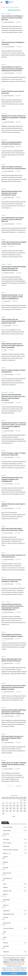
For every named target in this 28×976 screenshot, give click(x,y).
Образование (6, 899)
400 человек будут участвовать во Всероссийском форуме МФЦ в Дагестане (12, 738)
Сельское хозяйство (15, 928)
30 (24, 811)
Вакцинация (15, 846)
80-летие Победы (15, 827)
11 (7, 805)
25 (7, 811)
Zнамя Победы (15, 830)
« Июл (13, 816)
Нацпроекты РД (15, 890)
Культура (5, 867)
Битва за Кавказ (15, 842)
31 (3, 813)
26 (10, 811)
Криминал (5, 862)
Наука (15, 884)
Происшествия (7, 923)
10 (3, 805)
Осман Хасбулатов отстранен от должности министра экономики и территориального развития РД (12, 68)
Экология (15, 942)
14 (17, 805)
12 (10, 805)
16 (24, 805)
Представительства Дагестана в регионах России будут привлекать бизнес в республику (12, 345)
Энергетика (15, 951)
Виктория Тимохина (9, 146)
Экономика (6, 946)
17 (3, 808)
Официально (15, 910)
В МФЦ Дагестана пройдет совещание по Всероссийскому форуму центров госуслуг (13, 764)
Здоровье (5, 856)
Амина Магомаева (9, 95)
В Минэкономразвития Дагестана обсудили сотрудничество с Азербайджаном (12, 479)
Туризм (5, 937)
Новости (5, 894)
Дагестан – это (15, 853)
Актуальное (6, 834)
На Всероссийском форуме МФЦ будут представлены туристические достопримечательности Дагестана (13, 711)
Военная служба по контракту (15, 849)
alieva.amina (7, 301)
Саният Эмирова (9, 483)
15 (21, 805)
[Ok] (24, 2)
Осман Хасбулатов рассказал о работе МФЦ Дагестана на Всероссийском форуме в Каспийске (13, 687)
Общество (5, 905)
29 (21, 811)
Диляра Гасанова (9, 663)
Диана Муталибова (9, 22)
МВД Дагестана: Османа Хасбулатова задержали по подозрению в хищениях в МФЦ (13, 117)
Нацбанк (15, 887)
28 (17, 811)
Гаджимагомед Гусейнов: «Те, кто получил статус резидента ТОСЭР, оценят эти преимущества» (12, 296)
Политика (5, 917)
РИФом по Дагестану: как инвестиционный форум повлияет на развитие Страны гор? (13, 321)
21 (17, 808)
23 (24, 808)
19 (10, 808)
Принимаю (14, 973)
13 (14, 805)
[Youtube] (19, 2)
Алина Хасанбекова (9, 46)
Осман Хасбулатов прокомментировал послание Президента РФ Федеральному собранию (13, 268)
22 (21, 808)
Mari (6, 246)
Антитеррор (15, 839)
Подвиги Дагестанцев (15, 914)
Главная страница (5, 7)
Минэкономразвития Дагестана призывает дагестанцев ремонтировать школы (11, 193)
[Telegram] (22, 2)
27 (14, 811)
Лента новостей (7, 873)
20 (14, 808)
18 (7, 808)
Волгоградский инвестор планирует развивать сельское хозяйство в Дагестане (12, 219)
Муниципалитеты (7, 878)
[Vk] (21, 2)
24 (3, 811)
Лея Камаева (8, 325)
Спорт (4, 931)
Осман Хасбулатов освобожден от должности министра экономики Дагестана (12, 17)
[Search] (26, 2)
